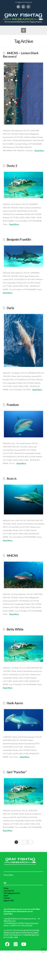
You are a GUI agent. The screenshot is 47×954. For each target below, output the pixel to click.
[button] (23, 30)
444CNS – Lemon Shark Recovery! (21, 54)
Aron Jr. (12, 478)
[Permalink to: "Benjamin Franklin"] (23, 256)
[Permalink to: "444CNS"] (23, 575)
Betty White (15, 629)
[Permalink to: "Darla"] (23, 340)
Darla (10, 308)
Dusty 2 (12, 166)
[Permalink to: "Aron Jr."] (23, 499)
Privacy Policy (8, 875)
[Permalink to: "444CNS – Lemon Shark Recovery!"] (23, 94)
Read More (39, 150)
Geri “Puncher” (17, 772)
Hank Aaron (15, 703)
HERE (16, 937)
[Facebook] (18, 7)
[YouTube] (23, 7)
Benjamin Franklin (19, 239)
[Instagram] (28, 7)
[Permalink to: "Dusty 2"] (23, 185)
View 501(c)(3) (27, 926)
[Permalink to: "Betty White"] (23, 648)
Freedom (13, 405)
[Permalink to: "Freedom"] (23, 424)
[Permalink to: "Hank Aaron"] (23, 720)
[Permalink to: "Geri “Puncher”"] (23, 791)
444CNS (12, 555)
